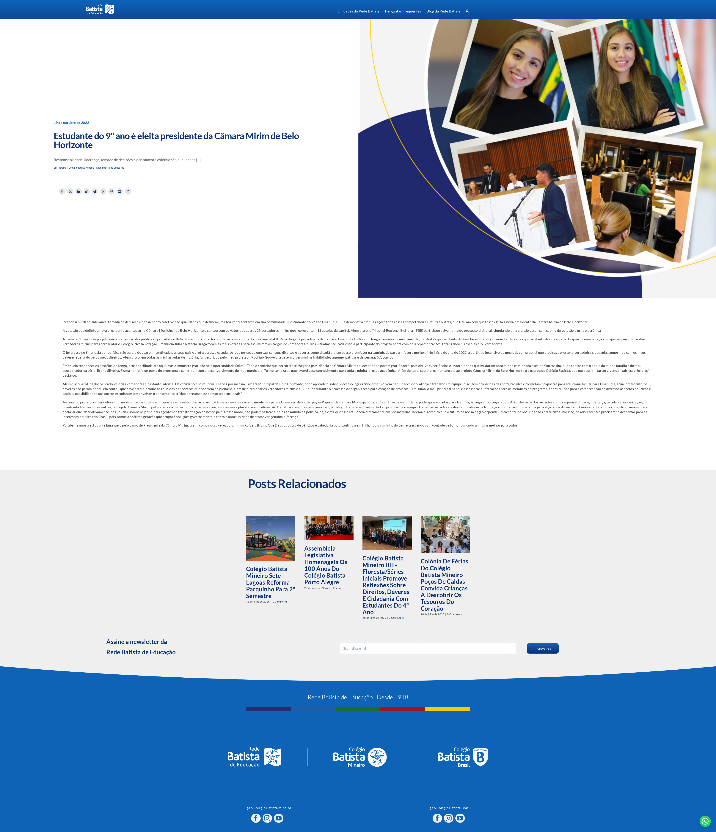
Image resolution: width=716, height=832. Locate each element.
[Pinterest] (111, 191)
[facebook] (256, 818)
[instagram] (267, 818)
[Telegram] (95, 191)
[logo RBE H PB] (100, 5)
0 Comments (280, 601)
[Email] (120, 191)
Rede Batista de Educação (110, 167)
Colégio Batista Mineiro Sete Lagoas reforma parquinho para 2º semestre (270, 582)
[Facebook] (62, 191)
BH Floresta (60, 167)
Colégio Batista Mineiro (81, 167)
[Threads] (103, 191)
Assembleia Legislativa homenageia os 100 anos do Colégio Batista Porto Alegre (325, 565)
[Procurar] (467, 11)
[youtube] (278, 818)
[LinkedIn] (78, 191)
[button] (705, 821)
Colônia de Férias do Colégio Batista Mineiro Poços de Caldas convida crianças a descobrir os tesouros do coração (444, 584)
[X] (70, 191)
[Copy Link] (128, 191)
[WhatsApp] (87, 191)
